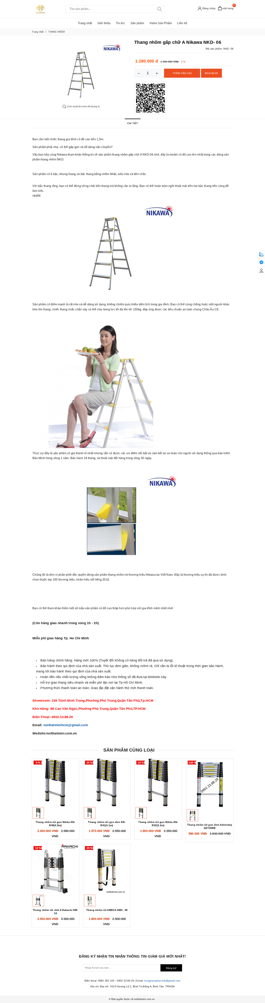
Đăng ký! (171, 968)
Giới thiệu (104, 23)
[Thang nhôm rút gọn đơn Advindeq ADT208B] (209, 783)
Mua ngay (211, 73)
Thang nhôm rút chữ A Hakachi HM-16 (55, 912)
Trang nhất (85, 23)
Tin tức (120, 23)
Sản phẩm (137, 23)
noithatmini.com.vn (144, 999)
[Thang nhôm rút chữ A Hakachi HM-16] (55, 869)
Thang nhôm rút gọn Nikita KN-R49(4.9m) (55, 824)
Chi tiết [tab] (132, 123)
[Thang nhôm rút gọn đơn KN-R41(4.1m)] (107, 782)
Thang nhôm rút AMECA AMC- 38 (107, 910)
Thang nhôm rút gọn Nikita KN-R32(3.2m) (158, 824)
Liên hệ (182, 23)
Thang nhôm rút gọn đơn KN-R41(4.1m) (107, 824)
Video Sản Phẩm (160, 23)
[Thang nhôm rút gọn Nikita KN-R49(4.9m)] (55, 782)
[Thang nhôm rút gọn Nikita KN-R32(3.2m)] (158, 782)
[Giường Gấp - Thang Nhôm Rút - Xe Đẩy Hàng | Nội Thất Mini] (40, 8)
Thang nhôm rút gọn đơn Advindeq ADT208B (209, 826)
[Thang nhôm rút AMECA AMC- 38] (107, 869)
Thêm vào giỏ (182, 73)
